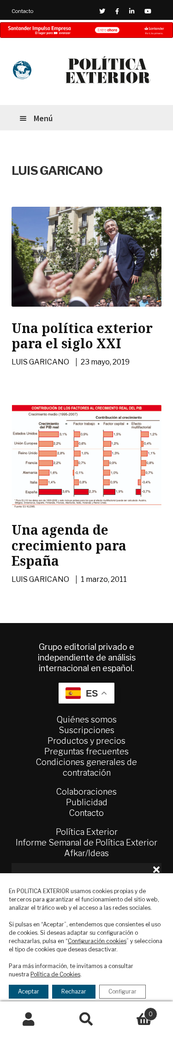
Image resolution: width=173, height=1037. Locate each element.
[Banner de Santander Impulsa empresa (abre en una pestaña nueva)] (86, 30)
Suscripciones (86, 730)
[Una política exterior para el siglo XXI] (86, 257)
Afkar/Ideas (86, 853)
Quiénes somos (87, 719)
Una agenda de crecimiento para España (69, 545)
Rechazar (73, 991)
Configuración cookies (97, 941)
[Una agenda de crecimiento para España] (86, 456)
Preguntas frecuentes (86, 751)
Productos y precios (86, 741)
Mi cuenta (29, 1019)
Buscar (86, 1019)
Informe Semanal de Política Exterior (86, 842)
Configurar (122, 991)
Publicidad (86, 802)
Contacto (22, 11)
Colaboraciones (86, 791)
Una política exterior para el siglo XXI (82, 335)
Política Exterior (87, 832)
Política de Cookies (55, 974)
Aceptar (28, 991)
